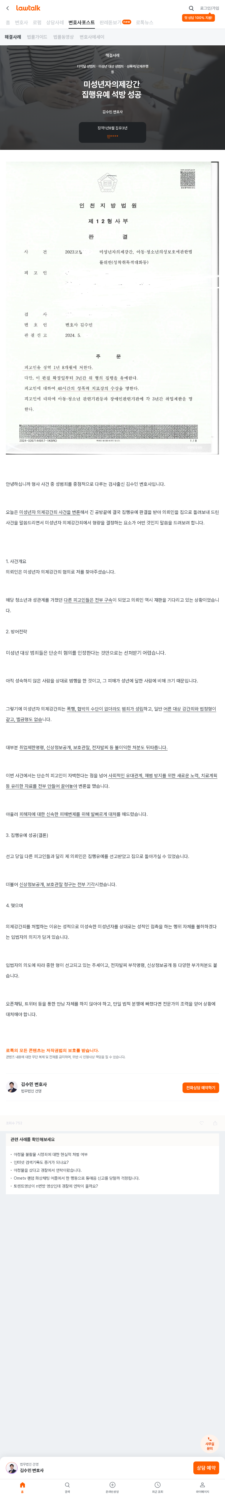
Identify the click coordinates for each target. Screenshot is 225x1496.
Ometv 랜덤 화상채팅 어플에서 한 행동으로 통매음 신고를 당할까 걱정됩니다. (77, 1178)
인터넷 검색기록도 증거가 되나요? (41, 1162)
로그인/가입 (209, 8)
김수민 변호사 (32, 1470)
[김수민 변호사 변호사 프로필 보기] (12, 1086)
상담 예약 (206, 1468)
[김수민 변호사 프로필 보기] (12, 1468)
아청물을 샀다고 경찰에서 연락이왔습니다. (48, 1170)
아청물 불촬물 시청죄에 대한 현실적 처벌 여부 (51, 1154)
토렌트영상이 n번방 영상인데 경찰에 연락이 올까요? (56, 1186)
